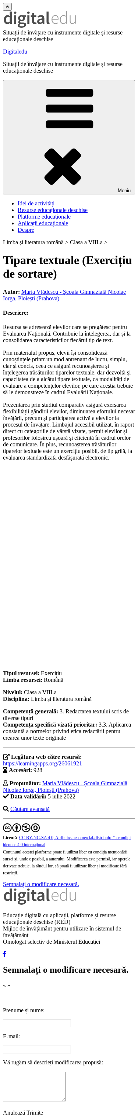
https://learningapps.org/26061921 (42, 763)
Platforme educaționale (44, 216)
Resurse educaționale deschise (53, 210)
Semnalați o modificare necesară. (41, 884)
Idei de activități (36, 203)
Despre (26, 230)
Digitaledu (15, 51)
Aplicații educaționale (43, 223)
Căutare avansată (30, 809)
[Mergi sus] (7, 7)
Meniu (124, 190)
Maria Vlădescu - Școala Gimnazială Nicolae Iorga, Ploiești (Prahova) (65, 786)
